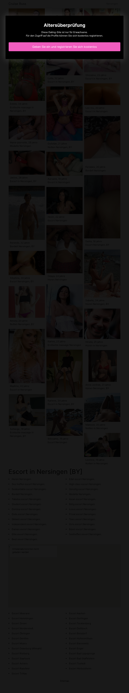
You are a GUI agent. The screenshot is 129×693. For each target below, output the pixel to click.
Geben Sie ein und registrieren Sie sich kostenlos (64, 46)
